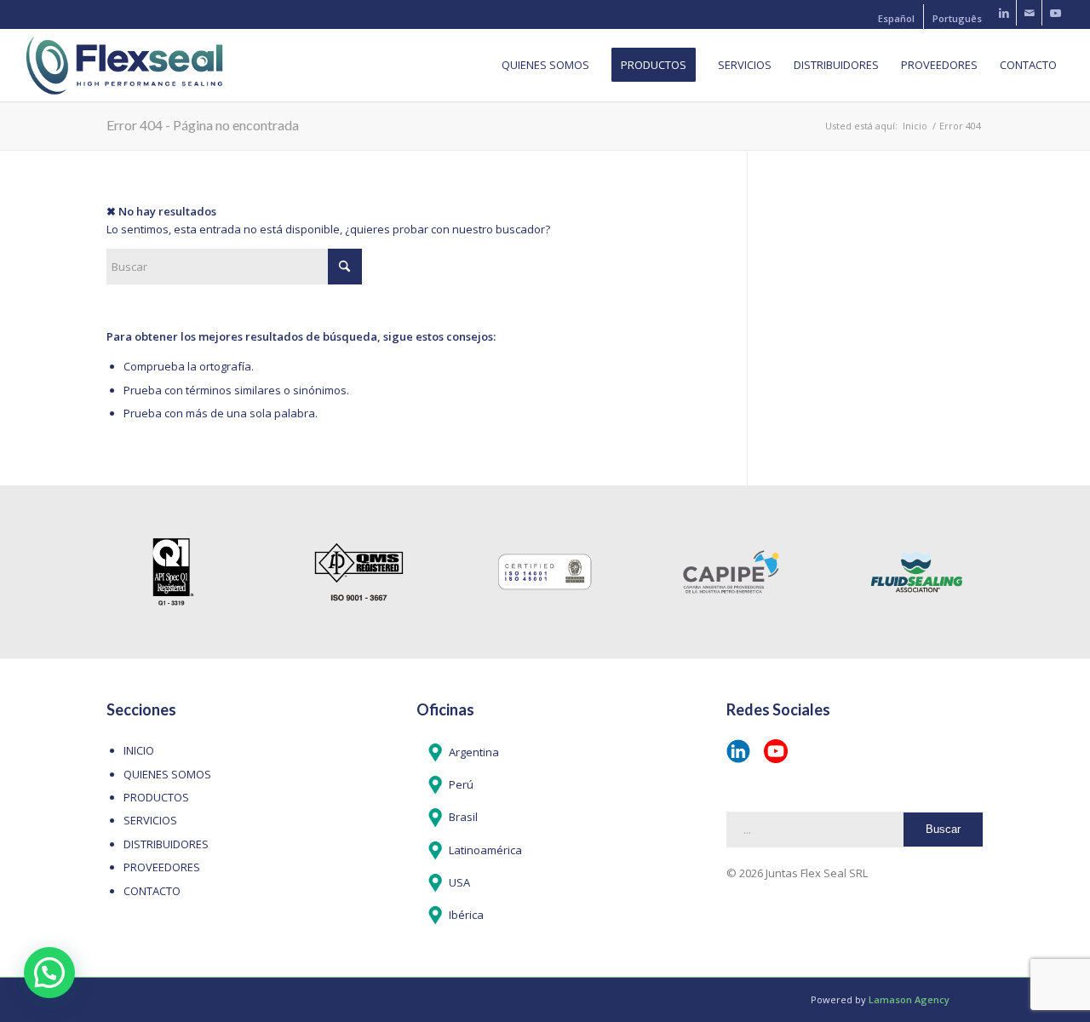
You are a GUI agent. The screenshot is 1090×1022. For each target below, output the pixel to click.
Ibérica (466, 914)
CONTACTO (152, 891)
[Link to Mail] (1029, 13)
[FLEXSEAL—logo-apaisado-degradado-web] (124, 65)
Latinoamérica (485, 850)
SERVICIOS (150, 820)
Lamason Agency (909, 999)
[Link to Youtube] (1055, 13)
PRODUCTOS (156, 797)
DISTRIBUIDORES (166, 844)
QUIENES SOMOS (167, 774)
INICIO (138, 750)
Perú (461, 784)
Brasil (463, 816)
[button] (49, 972)
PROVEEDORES (161, 867)
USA (459, 882)
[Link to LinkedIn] (1003, 13)
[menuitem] (896, 18)
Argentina (474, 752)
